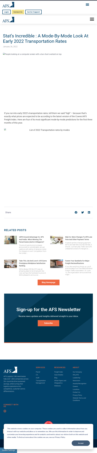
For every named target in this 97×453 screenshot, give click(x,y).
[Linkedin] (5, 411)
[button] (87, 4)
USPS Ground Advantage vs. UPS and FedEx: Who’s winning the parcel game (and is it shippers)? (31, 239)
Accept (81, 443)
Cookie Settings (8, 450)
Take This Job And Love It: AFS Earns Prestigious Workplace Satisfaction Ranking (33, 263)
